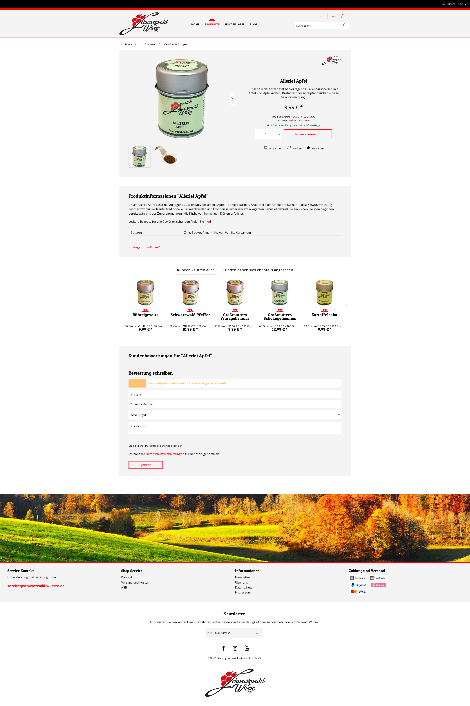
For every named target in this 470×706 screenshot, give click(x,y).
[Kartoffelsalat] (324, 292)
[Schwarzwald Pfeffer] (190, 292)
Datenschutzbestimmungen (165, 454)
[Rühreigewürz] (145, 292)
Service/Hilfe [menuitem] (454, 4)
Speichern (145, 465)
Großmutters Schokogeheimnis (280, 316)
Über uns (241, 582)
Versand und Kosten (135, 582)
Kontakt (126, 577)
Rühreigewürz (145, 314)
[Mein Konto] (334, 16)
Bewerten (317, 148)
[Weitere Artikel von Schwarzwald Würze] (331, 62)
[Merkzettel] (322, 16)
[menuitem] (195, 23)
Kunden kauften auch (196, 269)
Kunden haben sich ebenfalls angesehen (258, 269)
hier (207, 222)
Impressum (243, 592)
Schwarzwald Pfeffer (190, 314)
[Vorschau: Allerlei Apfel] (140, 157)
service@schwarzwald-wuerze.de (36, 586)
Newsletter (242, 577)
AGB (124, 587)
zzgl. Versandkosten (299, 120)
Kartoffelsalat (325, 314)
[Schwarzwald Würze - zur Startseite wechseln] (143, 23)
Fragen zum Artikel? (146, 247)
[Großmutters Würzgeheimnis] (235, 292)
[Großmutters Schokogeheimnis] (279, 292)
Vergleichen (275, 148)
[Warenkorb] (345, 16)
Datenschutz (243, 587)
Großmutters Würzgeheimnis (235, 316)
